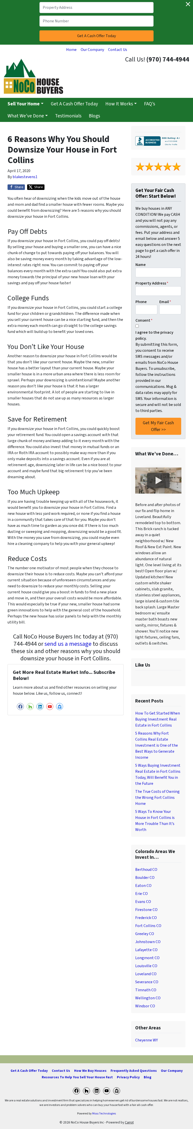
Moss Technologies (104, 1113)
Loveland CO (146, 974)
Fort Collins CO (148, 926)
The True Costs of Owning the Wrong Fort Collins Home (157, 797)
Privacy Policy (128, 1077)
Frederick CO (146, 918)
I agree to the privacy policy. (154, 335)
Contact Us (117, 49)
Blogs (94, 115)
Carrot (129, 1122)
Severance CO (146, 982)
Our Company (92, 49)
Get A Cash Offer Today (74, 103)
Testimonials (68, 115)
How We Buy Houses (90, 1070)
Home (71, 49)
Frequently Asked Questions (134, 1070)
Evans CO (143, 901)
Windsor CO (145, 1006)
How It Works (119, 103)
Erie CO (141, 893)
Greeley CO (144, 934)
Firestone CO (146, 909)
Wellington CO (148, 998)
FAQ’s (149, 103)
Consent (144, 320)
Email (165, 302)
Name (140, 264)
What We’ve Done (26, 115)
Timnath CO (145, 990)
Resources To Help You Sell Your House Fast (77, 1077)
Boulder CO (145, 877)
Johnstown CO (148, 942)
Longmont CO (147, 958)
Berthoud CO (146, 869)
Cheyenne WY (146, 1040)
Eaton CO (143, 885)
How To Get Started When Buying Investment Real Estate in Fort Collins (157, 719)
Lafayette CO (146, 950)
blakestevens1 (25, 177)
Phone (141, 302)
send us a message (67, 644)
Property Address (151, 283)
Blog (147, 1077)
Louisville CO (146, 966)
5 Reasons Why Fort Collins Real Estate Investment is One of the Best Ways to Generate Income (156, 745)
